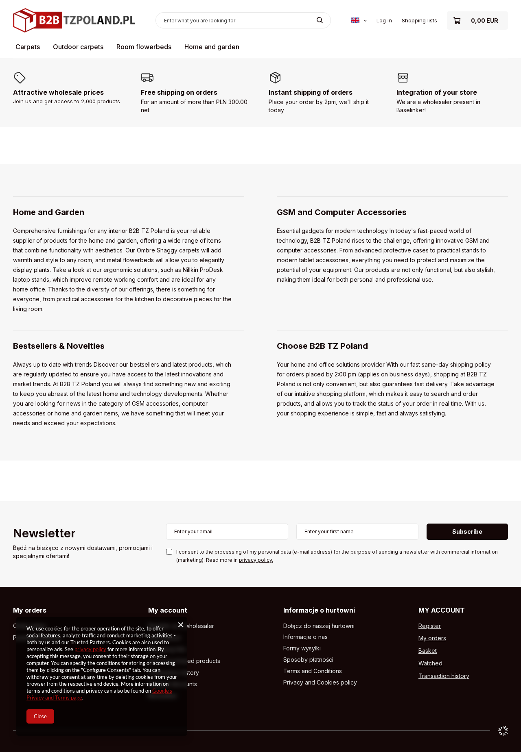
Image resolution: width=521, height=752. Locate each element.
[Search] (320, 20)
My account (167, 610)
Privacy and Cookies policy (320, 682)
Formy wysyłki (302, 648)
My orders (29, 610)
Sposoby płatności (308, 659)
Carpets (27, 47)
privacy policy (90, 649)
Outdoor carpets (78, 47)
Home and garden (211, 47)
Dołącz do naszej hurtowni (319, 626)
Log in (384, 20)
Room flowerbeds (143, 47)
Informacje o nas (305, 637)
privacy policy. (256, 560)
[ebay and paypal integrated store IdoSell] (503, 731)
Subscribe (467, 531)
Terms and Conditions (312, 671)
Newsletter (44, 534)
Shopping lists (419, 20)
